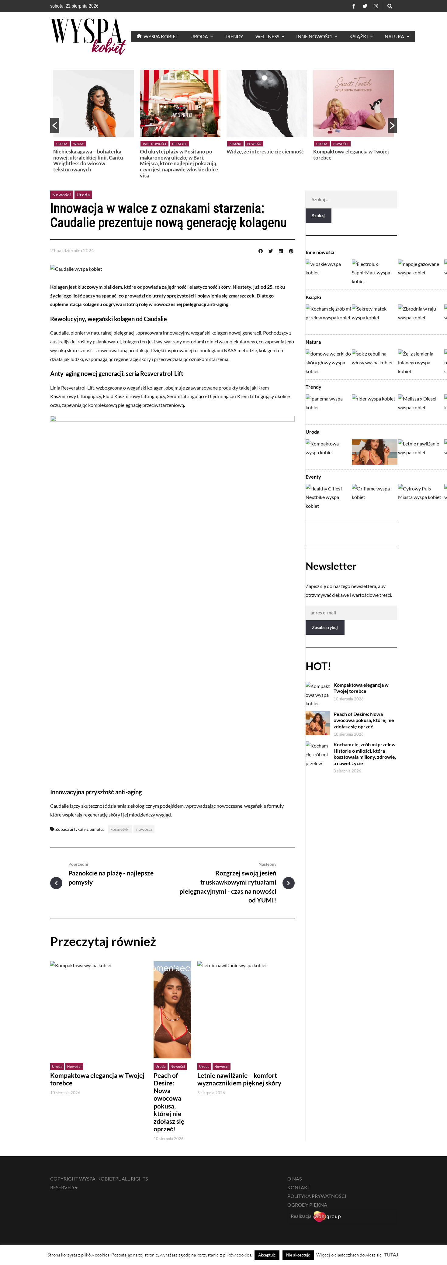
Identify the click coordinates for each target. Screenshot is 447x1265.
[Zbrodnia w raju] (421, 317)
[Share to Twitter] (270, 250)
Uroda (61, 144)
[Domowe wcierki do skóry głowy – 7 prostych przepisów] (328, 362)
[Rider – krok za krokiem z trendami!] (374, 407)
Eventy (313, 477)
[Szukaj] (390, 6)
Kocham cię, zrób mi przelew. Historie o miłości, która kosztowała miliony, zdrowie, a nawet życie (365, 753)
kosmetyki (120, 829)
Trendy (313, 387)
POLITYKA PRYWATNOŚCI (316, 1196)
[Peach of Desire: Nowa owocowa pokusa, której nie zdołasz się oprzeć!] (374, 452)
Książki (235, 144)
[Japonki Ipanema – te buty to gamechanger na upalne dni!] (328, 407)
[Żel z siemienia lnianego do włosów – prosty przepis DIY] (421, 362)
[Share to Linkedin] (281, 250)
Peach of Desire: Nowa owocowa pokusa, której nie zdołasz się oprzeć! (169, 1102)
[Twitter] (364, 6)
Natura (313, 342)
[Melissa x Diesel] (421, 407)
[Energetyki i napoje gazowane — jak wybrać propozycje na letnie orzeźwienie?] (421, 272)
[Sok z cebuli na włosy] (374, 362)
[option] (93, 122)
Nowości (340, 144)
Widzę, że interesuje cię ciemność (265, 151)
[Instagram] (375, 6)
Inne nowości (154, 144)
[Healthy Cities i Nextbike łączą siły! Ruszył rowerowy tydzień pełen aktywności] (328, 496)
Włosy (78, 144)
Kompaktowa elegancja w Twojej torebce (351, 154)
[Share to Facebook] (260, 250)
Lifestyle (179, 144)
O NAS (294, 1178)
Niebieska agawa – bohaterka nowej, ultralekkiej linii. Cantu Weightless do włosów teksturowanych (88, 160)
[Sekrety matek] (374, 317)
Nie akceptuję (298, 1255)
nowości (144, 829)
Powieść (254, 144)
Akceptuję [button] (267, 1255)
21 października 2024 (72, 250)
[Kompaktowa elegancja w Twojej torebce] (328, 452)
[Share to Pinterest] (291, 250)
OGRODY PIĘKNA (307, 1205)
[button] (54, 125)
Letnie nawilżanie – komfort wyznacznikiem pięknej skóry (239, 1079)
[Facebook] (353, 6)
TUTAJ (391, 1254)
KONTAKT (298, 1187)
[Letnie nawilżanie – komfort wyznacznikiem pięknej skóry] (421, 452)
